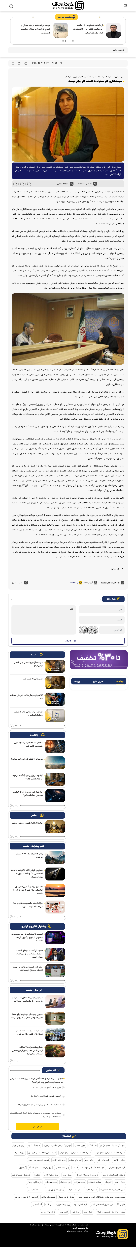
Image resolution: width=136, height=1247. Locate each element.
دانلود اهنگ (34, 1167)
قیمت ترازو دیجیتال (117, 1167)
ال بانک (48, 1204)
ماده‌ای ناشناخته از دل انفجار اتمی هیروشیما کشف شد (28, 744)
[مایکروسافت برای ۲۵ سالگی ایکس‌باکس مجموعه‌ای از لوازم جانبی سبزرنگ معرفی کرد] (55, 1051)
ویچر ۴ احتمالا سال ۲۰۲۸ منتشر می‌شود (29, 855)
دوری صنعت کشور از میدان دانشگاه (47, 1087)
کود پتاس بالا (103, 1160)
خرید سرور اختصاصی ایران (102, 1204)
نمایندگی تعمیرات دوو (21, 1175)
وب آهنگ (93, 1145)
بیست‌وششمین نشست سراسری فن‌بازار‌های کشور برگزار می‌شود (29, 1032)
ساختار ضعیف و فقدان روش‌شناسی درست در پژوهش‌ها (39, 1104)
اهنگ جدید (88, 1211)
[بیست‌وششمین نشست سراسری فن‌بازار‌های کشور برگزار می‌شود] (55, 1034)
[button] (73, 41)
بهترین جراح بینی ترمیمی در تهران (111, 1211)
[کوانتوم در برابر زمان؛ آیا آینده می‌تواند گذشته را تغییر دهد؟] (55, 779)
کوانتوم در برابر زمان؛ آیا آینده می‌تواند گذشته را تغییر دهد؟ (27, 777)
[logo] (68, 5)
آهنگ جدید (67, 1175)
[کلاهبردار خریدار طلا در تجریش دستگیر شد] (55, 699)
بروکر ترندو (47, 1167)
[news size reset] (22, 184)
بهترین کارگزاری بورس (55, 1189)
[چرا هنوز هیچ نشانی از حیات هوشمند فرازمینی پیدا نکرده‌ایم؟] (55, 795)
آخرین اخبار (98, 681)
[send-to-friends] (26, 63)
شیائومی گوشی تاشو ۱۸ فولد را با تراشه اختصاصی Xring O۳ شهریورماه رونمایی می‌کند (27, 873)
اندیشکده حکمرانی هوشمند (93, 1167)
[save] (19, 63)
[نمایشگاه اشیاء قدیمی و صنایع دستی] (55, 826)
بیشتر (15, 725)
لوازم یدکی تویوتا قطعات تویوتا (113, 1189)
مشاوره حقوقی (91, 1189)
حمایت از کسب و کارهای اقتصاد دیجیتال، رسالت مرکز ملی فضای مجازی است (29, 954)
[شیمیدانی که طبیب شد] (55, 682)
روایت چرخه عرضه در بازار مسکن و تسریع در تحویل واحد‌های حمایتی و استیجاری (88, 29)
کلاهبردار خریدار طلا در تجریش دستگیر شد (26, 697)
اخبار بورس (63, 1211)
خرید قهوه (75, 1211)
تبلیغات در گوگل (74, 1189)
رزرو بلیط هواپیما (63, 1204)
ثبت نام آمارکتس (35, 1189)
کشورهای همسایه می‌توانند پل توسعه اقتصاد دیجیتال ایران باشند (27, 968)
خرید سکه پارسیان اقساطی (87, 1175)
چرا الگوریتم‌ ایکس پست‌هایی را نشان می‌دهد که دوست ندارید (27, 905)
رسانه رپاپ (89, 1160)
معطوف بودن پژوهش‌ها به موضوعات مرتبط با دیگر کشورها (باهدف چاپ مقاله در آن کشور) (35, 1115)
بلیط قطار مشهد (80, 1204)
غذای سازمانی (51, 1182)
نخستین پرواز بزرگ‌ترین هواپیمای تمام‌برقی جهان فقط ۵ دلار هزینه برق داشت (28, 890)
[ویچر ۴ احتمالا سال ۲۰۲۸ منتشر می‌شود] (55, 857)
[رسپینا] (99, 659)
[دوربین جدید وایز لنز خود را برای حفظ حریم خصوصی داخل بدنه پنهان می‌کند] (55, 1018)
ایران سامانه (71, 1231)
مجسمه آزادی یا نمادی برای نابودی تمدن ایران (28, 664)
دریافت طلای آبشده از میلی (113, 1175)
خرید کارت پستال (34, 1182)
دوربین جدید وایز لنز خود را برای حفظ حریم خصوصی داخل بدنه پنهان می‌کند (27, 1016)
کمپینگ (108, 1182)
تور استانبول (65, 1182)
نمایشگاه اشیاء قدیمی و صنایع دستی (27, 823)
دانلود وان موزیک (48, 1211)
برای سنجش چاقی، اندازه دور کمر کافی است (34, 30)
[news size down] (29, 184)
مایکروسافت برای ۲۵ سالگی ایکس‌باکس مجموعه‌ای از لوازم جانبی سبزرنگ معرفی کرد (27, 1050)
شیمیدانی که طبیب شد (33, 678)
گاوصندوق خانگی (48, 1197)
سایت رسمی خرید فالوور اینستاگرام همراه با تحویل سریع (101, 1197)
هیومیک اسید (34, 1145)
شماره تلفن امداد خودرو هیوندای (42, 1152)
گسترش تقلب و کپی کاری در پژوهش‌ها (46, 1096)
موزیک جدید (79, 1145)
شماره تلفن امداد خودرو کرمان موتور (110, 1152)
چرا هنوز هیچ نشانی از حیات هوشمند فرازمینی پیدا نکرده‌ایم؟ (27, 793)
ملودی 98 (121, 1204)
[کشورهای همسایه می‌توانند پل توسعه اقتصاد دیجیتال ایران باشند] (55, 970)
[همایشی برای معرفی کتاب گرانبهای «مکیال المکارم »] (55, 715)
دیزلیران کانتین (119, 1160)
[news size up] (15, 184)
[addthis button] (71, 184)
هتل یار (37, 1175)
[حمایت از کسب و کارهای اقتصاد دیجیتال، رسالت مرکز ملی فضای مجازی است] (55, 954)
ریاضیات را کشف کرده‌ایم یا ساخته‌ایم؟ (27, 759)
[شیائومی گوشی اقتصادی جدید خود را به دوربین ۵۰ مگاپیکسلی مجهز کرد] (55, 1001)
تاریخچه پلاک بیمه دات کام (26, 1197)
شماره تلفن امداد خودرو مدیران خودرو (75, 1152)
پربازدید (120, 681)
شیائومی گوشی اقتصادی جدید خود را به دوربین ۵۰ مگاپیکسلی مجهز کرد (27, 999)
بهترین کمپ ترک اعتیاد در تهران (57, 1145)
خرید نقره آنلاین (59, 1160)
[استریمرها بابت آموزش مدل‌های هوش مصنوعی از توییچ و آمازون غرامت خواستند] (55, 937)
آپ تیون (22, 1167)
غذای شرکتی (79, 1182)
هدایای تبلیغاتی (94, 1182)
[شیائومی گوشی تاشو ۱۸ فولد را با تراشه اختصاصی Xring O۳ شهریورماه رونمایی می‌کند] (55, 874)
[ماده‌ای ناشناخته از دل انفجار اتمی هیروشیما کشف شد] (55, 746)
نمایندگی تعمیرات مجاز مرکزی (112, 1145)
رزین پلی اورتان (18, 1145)
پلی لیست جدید (62, 1167)
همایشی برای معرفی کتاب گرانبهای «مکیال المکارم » (28, 713)
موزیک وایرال (19, 1152)
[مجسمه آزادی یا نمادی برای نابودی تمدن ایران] (55, 666)
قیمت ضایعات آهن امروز (38, 1160)
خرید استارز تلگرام (51, 1175)
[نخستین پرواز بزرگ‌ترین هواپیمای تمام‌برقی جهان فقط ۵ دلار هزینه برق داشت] (55, 890)
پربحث (77, 681)
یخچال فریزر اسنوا (66, 1197)
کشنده (75, 1167)
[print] (13, 63)
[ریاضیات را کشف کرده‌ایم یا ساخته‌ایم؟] (55, 762)
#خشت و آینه (118, 50)
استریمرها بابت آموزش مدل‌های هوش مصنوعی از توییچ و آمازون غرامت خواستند (27, 937)
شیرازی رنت (120, 1182)
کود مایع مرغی (75, 1160)
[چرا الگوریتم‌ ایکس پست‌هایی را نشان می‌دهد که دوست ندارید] (55, 907)
